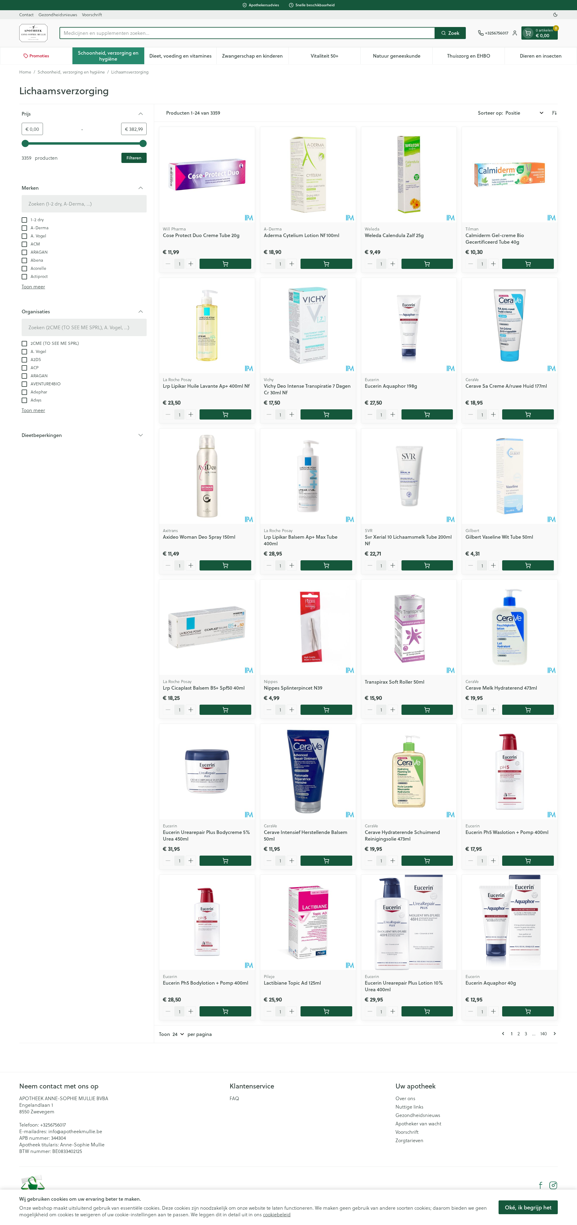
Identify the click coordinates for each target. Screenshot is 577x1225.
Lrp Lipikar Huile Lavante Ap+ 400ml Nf (206, 385)
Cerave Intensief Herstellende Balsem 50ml (305, 835)
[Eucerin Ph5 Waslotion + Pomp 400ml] (509, 771)
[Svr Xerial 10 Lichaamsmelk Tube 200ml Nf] (409, 476)
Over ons (405, 1098)
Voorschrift (92, 14)
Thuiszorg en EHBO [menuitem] (476, 57)
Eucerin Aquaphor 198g (391, 385)
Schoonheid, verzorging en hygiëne (71, 72)
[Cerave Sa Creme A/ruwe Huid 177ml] (509, 325)
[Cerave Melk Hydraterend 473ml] (509, 627)
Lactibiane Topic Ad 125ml (292, 982)
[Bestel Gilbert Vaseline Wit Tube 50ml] (528, 565)
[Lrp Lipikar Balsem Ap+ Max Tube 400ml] (308, 476)
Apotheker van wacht (418, 1123)
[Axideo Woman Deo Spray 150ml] (207, 476)
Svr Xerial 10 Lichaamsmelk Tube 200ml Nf (408, 540)
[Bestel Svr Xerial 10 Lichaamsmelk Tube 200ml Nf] (427, 565)
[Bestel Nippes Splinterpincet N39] (326, 710)
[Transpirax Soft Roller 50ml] (409, 627)
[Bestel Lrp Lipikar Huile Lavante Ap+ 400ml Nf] (225, 414)
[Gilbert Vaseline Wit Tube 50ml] (509, 476)
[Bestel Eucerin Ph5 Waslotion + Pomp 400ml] (528, 861)
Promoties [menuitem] (39, 56)
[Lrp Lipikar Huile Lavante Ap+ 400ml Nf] (207, 325)
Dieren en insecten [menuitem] (548, 57)
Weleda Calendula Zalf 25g (394, 235)
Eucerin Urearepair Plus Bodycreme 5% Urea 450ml (206, 835)
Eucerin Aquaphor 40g (491, 982)
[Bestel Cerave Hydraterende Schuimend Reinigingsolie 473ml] (427, 861)
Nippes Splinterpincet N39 (293, 687)
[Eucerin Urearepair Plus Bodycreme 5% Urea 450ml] (207, 771)
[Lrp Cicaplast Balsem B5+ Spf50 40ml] (207, 627)
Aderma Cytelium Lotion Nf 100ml (301, 235)
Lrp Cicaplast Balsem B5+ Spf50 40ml (204, 687)
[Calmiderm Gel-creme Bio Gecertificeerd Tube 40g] (509, 174)
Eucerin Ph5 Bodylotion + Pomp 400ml (205, 982)
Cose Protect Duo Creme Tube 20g (201, 235)
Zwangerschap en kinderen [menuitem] (255, 57)
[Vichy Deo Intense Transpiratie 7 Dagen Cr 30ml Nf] (308, 325)
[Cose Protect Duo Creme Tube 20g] (207, 174)
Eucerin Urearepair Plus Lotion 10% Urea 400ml (404, 986)
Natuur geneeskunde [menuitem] (402, 57)
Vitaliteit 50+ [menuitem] (335, 57)
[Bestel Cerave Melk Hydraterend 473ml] (528, 710)
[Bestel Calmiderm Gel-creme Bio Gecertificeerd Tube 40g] (528, 264)
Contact (26, 14)
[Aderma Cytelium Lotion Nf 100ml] (308, 174)
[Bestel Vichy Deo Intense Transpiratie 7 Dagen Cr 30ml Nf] (326, 414)
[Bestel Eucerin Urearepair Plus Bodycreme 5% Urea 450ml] (225, 861)
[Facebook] (540, 1185)
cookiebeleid (277, 1214)
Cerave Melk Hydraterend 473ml (501, 687)
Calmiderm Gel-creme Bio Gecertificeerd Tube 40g (495, 238)
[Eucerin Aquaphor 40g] (509, 922)
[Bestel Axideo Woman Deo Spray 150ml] (225, 565)
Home (25, 72)
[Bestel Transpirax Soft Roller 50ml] (427, 710)
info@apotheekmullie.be (75, 1131)
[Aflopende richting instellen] (554, 113)
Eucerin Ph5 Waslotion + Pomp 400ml (507, 832)
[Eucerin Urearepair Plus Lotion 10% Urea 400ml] (409, 922)
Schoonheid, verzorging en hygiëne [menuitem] (111, 55)
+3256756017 (53, 1124)
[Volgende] (553, 1033)
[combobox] (247, 33)
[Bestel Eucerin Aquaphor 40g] (528, 1011)
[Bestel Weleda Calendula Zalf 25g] (427, 264)
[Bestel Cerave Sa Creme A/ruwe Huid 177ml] (528, 414)
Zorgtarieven (409, 1140)
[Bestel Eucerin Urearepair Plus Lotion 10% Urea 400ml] (427, 1011)
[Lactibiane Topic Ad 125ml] (308, 922)
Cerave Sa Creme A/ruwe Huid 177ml (506, 385)
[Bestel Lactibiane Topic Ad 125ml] (326, 1011)
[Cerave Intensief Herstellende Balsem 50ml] (308, 771)
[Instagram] (553, 1185)
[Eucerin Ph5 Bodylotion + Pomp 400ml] (207, 922)
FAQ (234, 1098)
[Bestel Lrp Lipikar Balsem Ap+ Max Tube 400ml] (326, 565)
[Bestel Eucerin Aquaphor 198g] (427, 414)
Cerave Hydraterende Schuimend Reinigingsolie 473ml (402, 835)
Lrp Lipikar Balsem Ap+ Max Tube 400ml (300, 540)
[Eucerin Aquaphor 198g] (409, 325)
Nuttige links (409, 1106)
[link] (504, 1033)
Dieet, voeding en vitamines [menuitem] (182, 57)
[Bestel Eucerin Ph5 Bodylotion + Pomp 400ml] (225, 1011)
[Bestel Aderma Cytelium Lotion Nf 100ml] (326, 264)
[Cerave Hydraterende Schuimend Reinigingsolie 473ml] (409, 771)
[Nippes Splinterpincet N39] (308, 627)
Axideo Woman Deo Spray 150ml (199, 536)
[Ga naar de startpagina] (33, 33)
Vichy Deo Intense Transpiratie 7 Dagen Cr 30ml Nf (307, 389)
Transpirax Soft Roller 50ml (394, 681)
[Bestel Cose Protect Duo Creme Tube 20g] (225, 264)
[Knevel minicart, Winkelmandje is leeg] (528, 33)
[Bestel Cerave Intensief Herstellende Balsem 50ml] (326, 861)
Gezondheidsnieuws (57, 14)
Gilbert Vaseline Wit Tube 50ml (499, 536)
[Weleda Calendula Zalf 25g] (409, 174)
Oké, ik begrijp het (528, 1207)
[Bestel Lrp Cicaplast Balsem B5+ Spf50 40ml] (225, 710)
